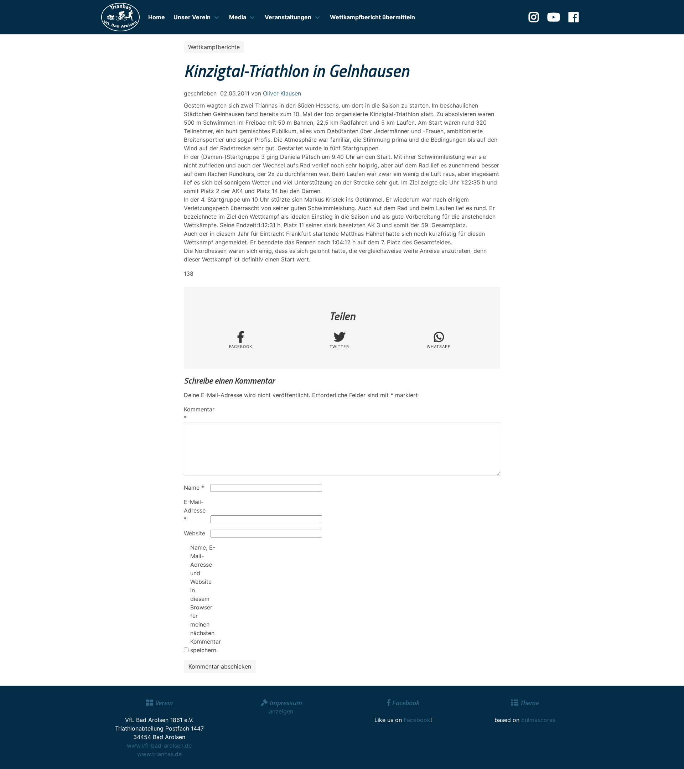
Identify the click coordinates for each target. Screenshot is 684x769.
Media (237, 17)
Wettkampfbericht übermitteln (372, 17)
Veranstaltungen (288, 17)
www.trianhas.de (159, 754)
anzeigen (281, 711)
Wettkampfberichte (214, 47)
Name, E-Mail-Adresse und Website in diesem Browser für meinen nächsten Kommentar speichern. (202, 599)
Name (194, 487)
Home (156, 17)
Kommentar (196, 413)
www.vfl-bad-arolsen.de (159, 745)
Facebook (417, 719)
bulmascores (538, 719)
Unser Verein (192, 17)
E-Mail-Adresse (195, 510)
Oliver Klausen (282, 93)
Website (194, 533)
